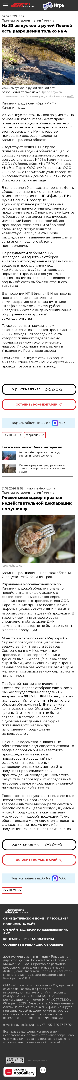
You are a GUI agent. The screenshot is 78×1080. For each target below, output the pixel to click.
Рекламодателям (39, 939)
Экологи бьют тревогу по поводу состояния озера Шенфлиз (39, 454)
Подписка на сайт (19, 924)
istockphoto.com (14, 565)
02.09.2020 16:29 (13, 16)
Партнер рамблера (37, 1060)
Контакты (11, 939)
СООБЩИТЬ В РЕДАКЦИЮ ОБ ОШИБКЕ (33, 944)
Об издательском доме (23, 918)
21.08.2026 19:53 (12, 488)
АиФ (70, 96)
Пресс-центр (57, 918)
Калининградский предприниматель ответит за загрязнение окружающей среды (42, 468)
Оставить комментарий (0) (39, 404)
